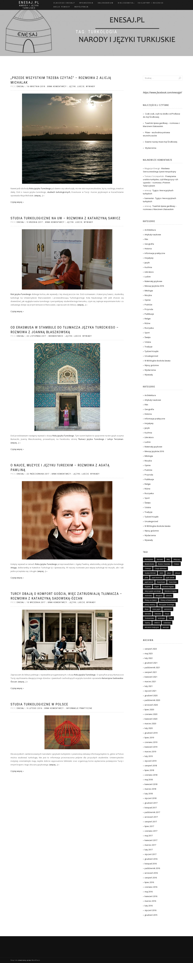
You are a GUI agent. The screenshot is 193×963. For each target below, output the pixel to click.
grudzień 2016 (151, 859)
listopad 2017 (151, 807)
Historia (148, 248)
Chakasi (176, 564)
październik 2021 (152, 667)
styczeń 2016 (150, 910)
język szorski (170, 577)
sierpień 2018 (151, 765)
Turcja (167, 614)
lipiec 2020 (149, 709)
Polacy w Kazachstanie (168, 600)
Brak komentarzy (57, 86)
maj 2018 (149, 779)
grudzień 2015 (151, 915)
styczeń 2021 (150, 690)
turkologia (161, 618)
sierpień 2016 (151, 877)
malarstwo (148, 596)
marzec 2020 (150, 723)
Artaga (14, 567)
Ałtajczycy (177, 559)
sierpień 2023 (151, 648)
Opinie (148, 300)
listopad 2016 (151, 863)
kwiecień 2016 (151, 896)
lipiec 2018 (149, 770)
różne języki (156, 609)
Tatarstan (158, 614)
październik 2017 (152, 812)
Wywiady (90, 86)
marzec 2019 (150, 751)
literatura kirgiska (171, 591)
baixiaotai (149, 198)
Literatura (149, 272)
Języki (72, 86)
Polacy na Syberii (151, 600)
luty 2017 (149, 849)
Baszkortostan (149, 564)
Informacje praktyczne (79, 708)
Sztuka (148, 342)
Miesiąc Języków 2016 (154, 286)
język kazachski (157, 577)
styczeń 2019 (150, 760)
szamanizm (168, 609)
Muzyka (148, 295)
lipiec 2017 (149, 826)
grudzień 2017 (151, 803)
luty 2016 (149, 905)
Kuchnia (148, 267)
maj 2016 (149, 891)
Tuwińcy (147, 623)
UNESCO (157, 623)
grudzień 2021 (151, 662)
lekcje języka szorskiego (153, 591)
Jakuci (169, 573)
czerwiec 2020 (151, 714)
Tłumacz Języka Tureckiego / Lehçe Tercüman (100, 439)
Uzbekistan (167, 623)
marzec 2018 (150, 789)
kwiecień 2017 (151, 840)
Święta (147, 337)
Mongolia (159, 596)
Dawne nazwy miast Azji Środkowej (161, 141)
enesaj (20, 86)
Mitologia (149, 290)
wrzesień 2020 (151, 704)
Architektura (150, 230)
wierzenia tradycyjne (152, 627)
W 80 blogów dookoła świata (157, 360)
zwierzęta (166, 627)
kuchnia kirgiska (168, 587)
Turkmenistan (149, 618)
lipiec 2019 (149, 737)
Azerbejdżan (149, 559)
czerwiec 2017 (151, 831)
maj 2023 (149, 653)
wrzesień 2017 (151, 817)
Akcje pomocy (62, 7)
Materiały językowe (153, 281)
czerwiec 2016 (151, 887)
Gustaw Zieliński (150, 573)
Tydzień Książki (151, 351)
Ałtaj (168, 559)
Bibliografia (125, 3)
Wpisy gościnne (152, 365)
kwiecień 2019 (151, 746)
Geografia (149, 244)
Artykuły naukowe (153, 234)
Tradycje (148, 346)
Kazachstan (173, 582)
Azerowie (160, 559)
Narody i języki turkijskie (29, 7)
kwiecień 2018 (151, 784)
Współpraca (81, 7)
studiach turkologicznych (58, 192)
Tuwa (170, 618)
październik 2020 (152, 700)
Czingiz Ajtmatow (160, 568)
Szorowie (148, 614)
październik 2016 (152, 868)
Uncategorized (151, 356)
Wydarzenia (86, 3)
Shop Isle (14, 960)
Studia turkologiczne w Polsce (39, 704)
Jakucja (177, 573)
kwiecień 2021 (151, 676)
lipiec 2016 (149, 882)
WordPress (36, 960)
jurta (146, 577)
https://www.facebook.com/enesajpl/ (162, 92)
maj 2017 (149, 835)
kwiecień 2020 (151, 718)
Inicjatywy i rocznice (151, 3)
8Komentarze (56, 336)
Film (146, 239)
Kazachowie (161, 582)
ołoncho (169, 596)
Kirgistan (148, 587)
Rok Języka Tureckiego (21, 294)
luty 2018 (149, 793)
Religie (148, 318)
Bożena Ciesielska (164, 564)
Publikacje (149, 314)
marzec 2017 (150, 845)
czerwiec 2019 (151, 742)
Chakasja (148, 568)
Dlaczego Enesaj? (64, 3)
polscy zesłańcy (150, 605)
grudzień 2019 (151, 732)
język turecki (149, 582)
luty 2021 (149, 686)
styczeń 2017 (150, 854)
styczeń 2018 (150, 798)
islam (161, 573)
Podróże (148, 304)
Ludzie (81, 86)
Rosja (147, 609)
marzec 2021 (150, 681)
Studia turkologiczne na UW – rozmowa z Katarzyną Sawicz (66, 218)
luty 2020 (149, 728)
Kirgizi (157, 587)
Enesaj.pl (29, 2)
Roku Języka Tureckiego (40, 188)
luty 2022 (149, 658)
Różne (147, 323)
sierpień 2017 (151, 821)
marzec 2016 (150, 901)
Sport (147, 332)
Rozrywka (149, 328)
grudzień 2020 (151, 695)
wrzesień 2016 (151, 873)
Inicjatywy (149, 258)
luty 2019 (149, 756)
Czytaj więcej (16, 202)
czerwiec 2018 (151, 775)
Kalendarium (105, 3)
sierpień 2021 (151, 672)
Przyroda (149, 309)
